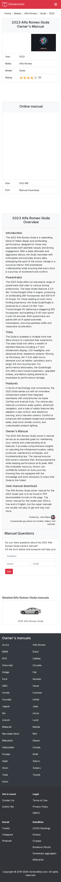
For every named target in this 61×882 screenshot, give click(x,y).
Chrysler (37, 665)
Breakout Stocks (42, 847)
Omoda (36, 747)
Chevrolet (7, 665)
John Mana (45, 517)
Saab (5, 761)
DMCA (36, 812)
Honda (5, 692)
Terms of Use (40, 800)
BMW (5, 651)
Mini (35, 733)
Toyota (36, 774)
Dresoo (37, 834)
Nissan (36, 740)
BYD (4, 658)
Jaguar (6, 706)
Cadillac (37, 658)
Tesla (5, 774)
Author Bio (8, 806)
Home (7, 13)
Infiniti (36, 699)
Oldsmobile (8, 747)
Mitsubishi (7, 740)
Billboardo (38, 859)
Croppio (37, 840)
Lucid (35, 720)
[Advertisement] (30, 92)
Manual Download (29, 190)
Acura (5, 644)
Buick (36, 651)
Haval (36, 685)
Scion (5, 767)
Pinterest (7, 840)
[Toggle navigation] (56, 4)
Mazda (36, 726)
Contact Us (8, 800)
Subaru (37, 767)
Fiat (34, 672)
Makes (17, 13)
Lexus (36, 713)
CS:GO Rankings (41, 828)
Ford (4, 679)
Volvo (5, 781)
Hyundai (6, 699)
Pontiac (6, 754)
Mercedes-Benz (10, 733)
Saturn (36, 761)
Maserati (6, 726)
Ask (9, 571)
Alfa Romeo (30, 13)
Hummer (37, 692)
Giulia (43, 13)
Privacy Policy (40, 806)
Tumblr (6, 828)
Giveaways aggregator (45, 853)
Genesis (37, 679)
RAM (35, 754)
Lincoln (6, 720)
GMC (5, 685)
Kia (3, 713)
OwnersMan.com (38, 871)
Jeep (35, 706)
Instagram (7, 834)
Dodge (5, 672)
